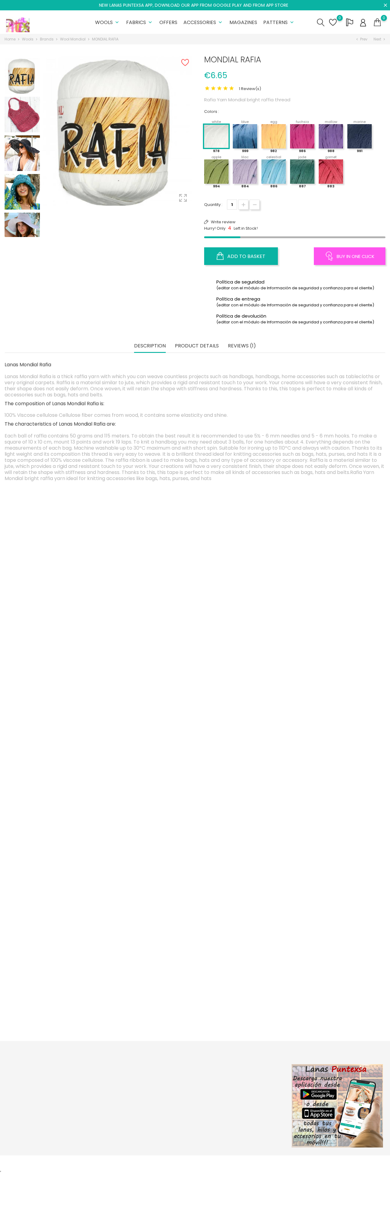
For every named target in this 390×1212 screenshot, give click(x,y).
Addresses (241, 1108)
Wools (107, 22)
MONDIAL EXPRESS (54, 737)
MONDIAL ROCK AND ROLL (335, 867)
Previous (22, 57)
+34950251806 (26, 1112)
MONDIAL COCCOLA (148, 1014)
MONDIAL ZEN (54, 997)
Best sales (111, 1098)
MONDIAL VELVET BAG (242, 883)
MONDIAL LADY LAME (335, 737)
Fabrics (139, 22)
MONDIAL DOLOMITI (335, 607)
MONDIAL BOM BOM (148, 607)
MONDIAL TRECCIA (241, 737)
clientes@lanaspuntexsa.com (41, 1131)
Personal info (243, 1079)
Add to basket (245, 256)
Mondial (242, 867)
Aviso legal (176, 1089)
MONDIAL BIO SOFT (54, 867)
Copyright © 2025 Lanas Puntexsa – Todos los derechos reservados (72, 1163)
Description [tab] (150, 346)
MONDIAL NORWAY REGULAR (148, 737)
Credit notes (242, 1098)
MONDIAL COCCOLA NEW (54, 607)
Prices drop (112, 1079)
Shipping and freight (186, 1079)
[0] (377, 22)
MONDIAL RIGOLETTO (241, 607)
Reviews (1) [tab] (242, 346)
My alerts (239, 1127)
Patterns (279, 22)
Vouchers (240, 1117)
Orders (237, 1089)
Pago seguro (179, 1108)
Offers (168, 22)
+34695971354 (26, 1121)
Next (22, 232)
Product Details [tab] (197, 346)
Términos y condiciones (189, 1098)
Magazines (243, 22)
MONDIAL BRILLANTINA (241, 997)
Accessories (203, 22)
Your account (249, 1066)
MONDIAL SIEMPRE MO (335, 997)
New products (115, 1089)
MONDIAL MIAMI (148, 867)
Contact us (176, 1117)
